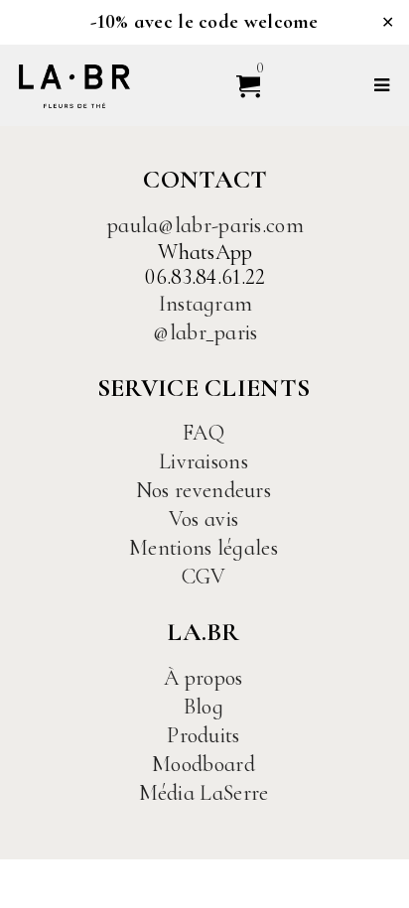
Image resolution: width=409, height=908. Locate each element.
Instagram (206, 304)
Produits (203, 735)
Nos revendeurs (203, 490)
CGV (204, 576)
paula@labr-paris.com (205, 225)
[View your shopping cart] (239, 84)
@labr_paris (205, 332)
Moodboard (203, 764)
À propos (203, 678)
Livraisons (203, 461)
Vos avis (203, 519)
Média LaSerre (204, 793)
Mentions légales (203, 548)
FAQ (203, 433)
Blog (203, 706)
